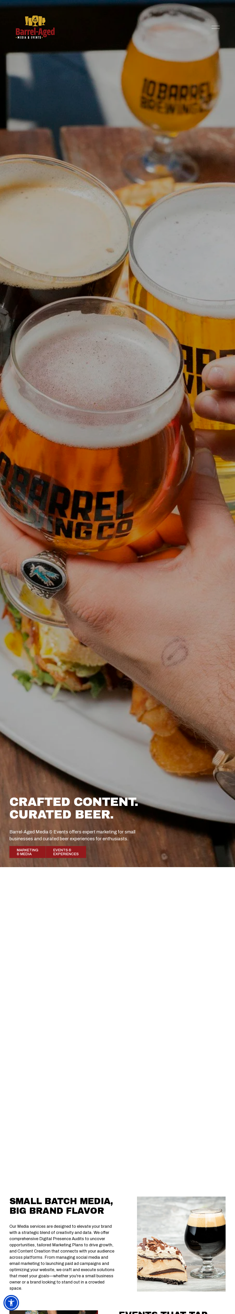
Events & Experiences (66, 852)
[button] (11, 1302)
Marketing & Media (27, 852)
